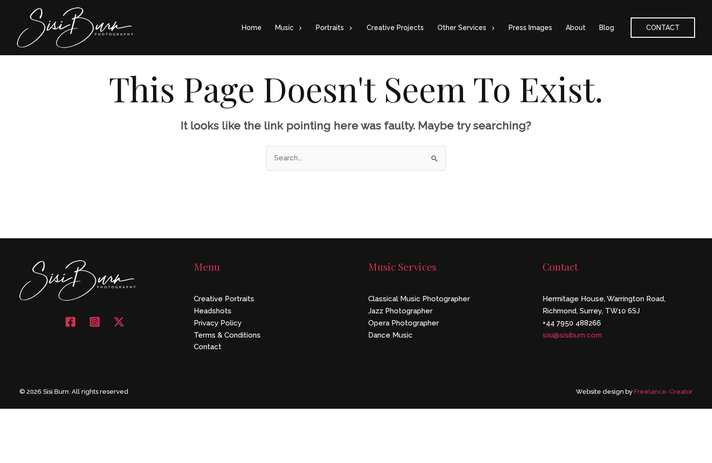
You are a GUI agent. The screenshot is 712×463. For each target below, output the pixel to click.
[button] (298, 28)
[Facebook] (70, 321)
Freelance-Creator (663, 391)
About (576, 27)
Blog (606, 27)
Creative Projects (395, 27)
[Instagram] (94, 321)
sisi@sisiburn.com (572, 335)
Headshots (213, 311)
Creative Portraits (224, 298)
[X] (118, 321)
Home (252, 27)
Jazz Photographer (400, 311)
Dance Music (390, 335)
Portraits (330, 27)
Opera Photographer (403, 323)
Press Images (530, 27)
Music (284, 27)
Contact (207, 346)
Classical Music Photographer (419, 298)
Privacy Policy (218, 323)
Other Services (461, 27)
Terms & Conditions (227, 335)
